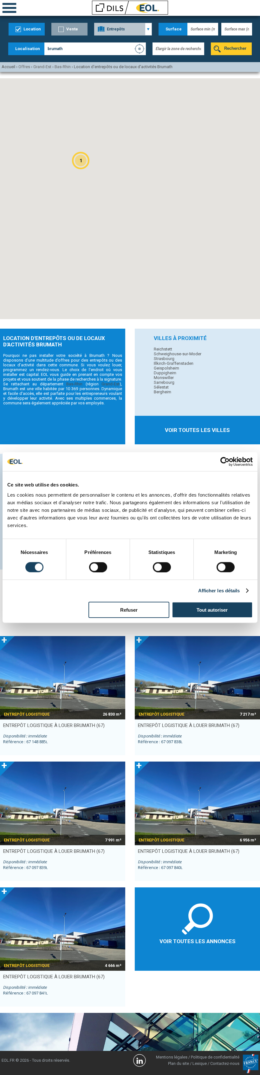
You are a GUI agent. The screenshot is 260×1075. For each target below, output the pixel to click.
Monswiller (164, 377)
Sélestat (161, 387)
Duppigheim (165, 372)
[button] (80, 160)
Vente (72, 29)
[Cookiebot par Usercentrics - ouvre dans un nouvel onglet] (225, 462)
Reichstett (163, 349)
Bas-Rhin (74, 384)
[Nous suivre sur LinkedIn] (139, 1061)
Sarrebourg (164, 382)
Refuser (129, 609)
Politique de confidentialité (215, 1057)
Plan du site (178, 1063)
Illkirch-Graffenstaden (173, 363)
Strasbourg (164, 358)
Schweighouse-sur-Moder (177, 353)
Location (32, 29)
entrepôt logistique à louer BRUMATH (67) (54, 725)
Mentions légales (171, 1057)
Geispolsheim (166, 368)
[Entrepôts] (123, 29)
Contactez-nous (224, 1063)
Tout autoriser (212, 609)
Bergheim (162, 391)
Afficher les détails (219, 590)
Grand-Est (110, 384)
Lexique (199, 1063)
